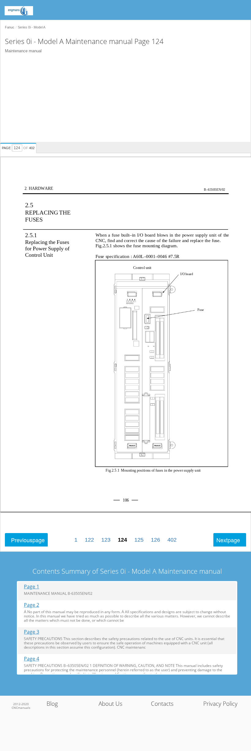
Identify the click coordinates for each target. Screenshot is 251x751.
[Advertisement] (123, 99)
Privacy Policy (220, 704)
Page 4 (31, 659)
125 (139, 540)
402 (172, 540)
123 (106, 540)
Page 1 (31, 586)
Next (228, 540)
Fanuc (9, 27)
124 (122, 540)
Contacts (162, 704)
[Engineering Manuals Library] (27, 7)
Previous (28, 540)
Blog (52, 704)
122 (89, 540)
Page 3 (31, 632)
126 (155, 540)
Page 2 (31, 605)
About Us (110, 704)
